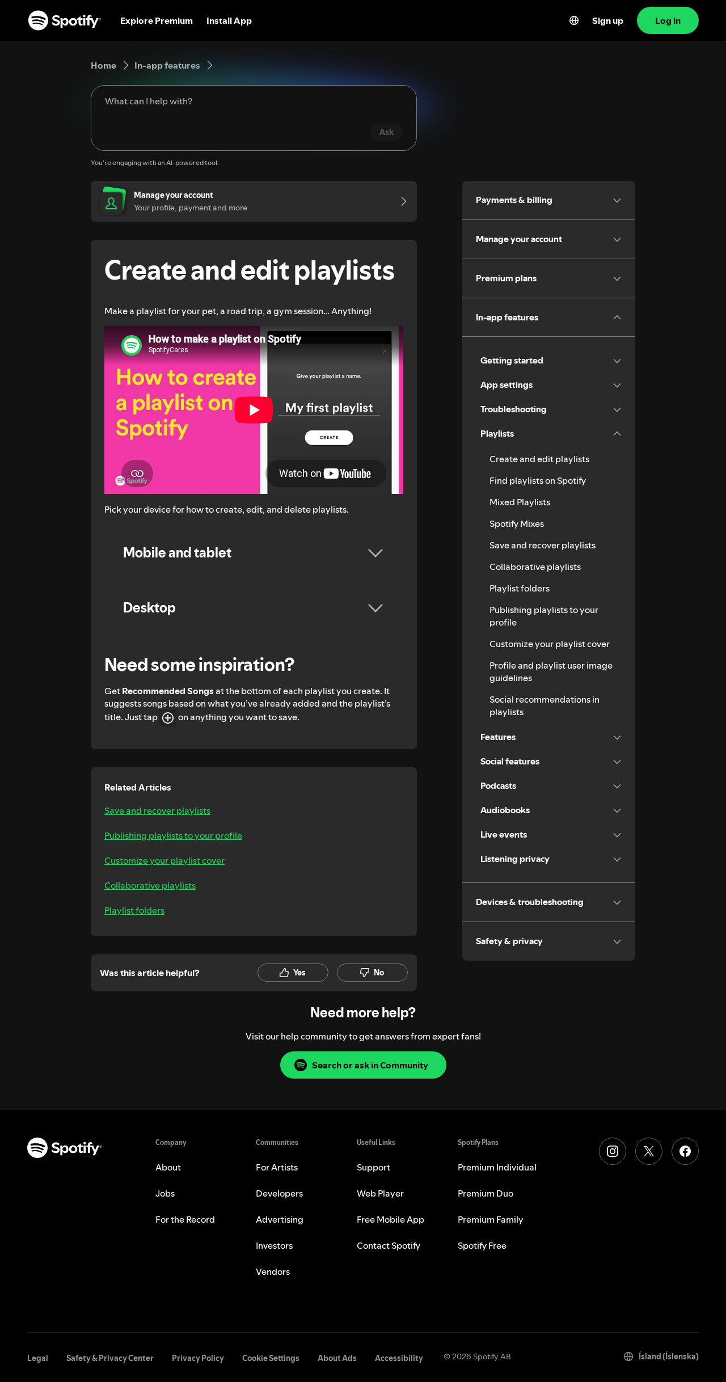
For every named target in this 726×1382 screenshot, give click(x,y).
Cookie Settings (270, 1358)
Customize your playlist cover (164, 860)
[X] (648, 1151)
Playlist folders (134, 910)
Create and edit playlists (539, 459)
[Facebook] (685, 1151)
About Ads (337, 1358)
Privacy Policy (198, 1358)
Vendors (273, 1271)
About (168, 1167)
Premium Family (491, 1219)
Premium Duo (485, 1193)
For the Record (185, 1219)
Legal (37, 1358)
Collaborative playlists (150, 885)
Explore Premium (156, 20)
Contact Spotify (388, 1245)
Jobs (165, 1193)
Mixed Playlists (519, 502)
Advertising (279, 1219)
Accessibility (399, 1358)
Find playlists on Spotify (537, 480)
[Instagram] (612, 1151)
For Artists (277, 1167)
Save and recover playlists (157, 810)
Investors (274, 1245)
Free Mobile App (390, 1219)
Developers (279, 1193)
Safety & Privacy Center (110, 1358)
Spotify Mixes (516, 523)
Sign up (607, 20)
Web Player (380, 1193)
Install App (229, 20)
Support (373, 1167)
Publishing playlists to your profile (173, 835)
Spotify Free (482, 1245)
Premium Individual (497, 1167)
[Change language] (574, 20)
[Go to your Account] (400, 201)
